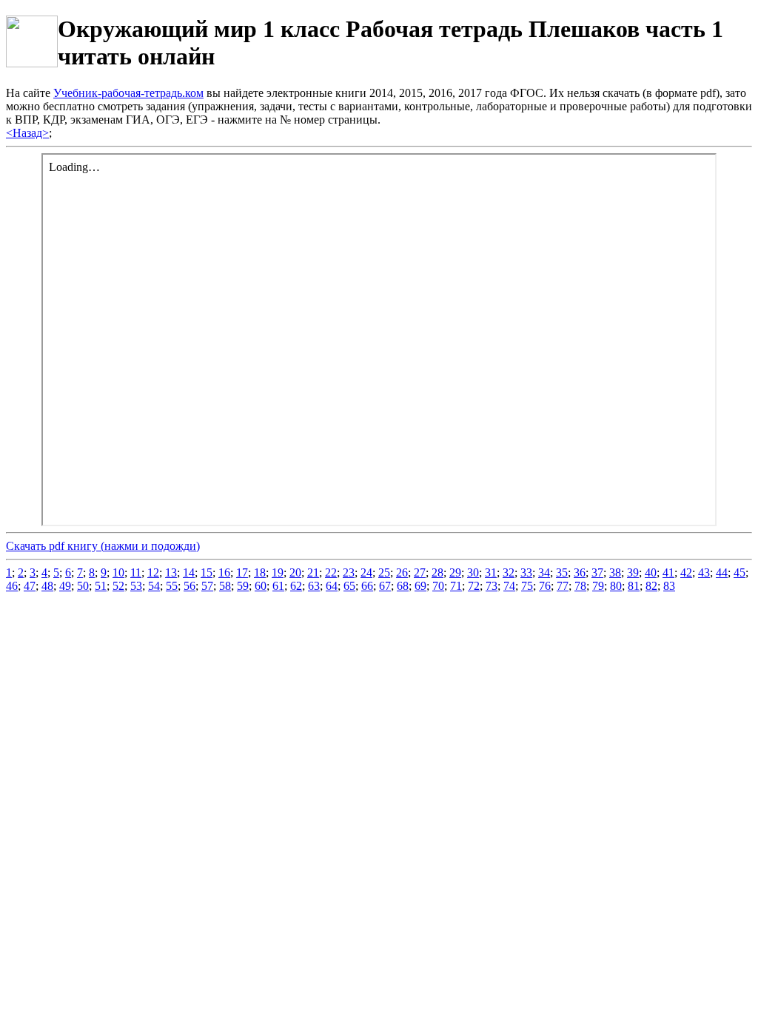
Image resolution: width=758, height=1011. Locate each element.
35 (562, 572)
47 (30, 586)
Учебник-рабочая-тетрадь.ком (128, 93)
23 (349, 572)
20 (295, 572)
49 (65, 586)
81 (634, 586)
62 (296, 586)
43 (704, 572)
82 (651, 586)
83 (669, 586)
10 (118, 572)
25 (384, 572)
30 (473, 572)
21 (313, 572)
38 (615, 572)
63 (314, 586)
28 (437, 572)
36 (580, 572)
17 (242, 572)
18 (260, 572)
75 (527, 586)
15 (206, 572)
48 (47, 586)
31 (491, 572)
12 (153, 572)
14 (189, 572)
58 (225, 586)
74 (509, 586)
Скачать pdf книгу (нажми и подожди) (103, 546)
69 (420, 586)
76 (545, 586)
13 (171, 572)
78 (580, 586)
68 (403, 586)
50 (83, 586)
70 (438, 586)
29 (455, 572)
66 (367, 586)
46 (12, 586)
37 (597, 572)
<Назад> (27, 133)
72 (474, 586)
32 (508, 572)
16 (224, 572)
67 (385, 586)
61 (278, 586)
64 (332, 586)
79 (598, 586)
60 (260, 586)
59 (243, 586)
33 (526, 572)
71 (456, 586)
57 (207, 586)
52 (118, 586)
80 (616, 586)
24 (366, 572)
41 (668, 572)
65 (349, 586)
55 (172, 586)
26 (402, 572)
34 (544, 572)
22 (331, 572)
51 (101, 586)
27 (420, 572)
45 (739, 572)
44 (722, 572)
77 (562, 586)
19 (278, 572)
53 (136, 586)
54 (154, 586)
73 (491, 586)
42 (686, 572)
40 (651, 572)
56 (189, 586)
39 (633, 572)
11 (135, 572)
